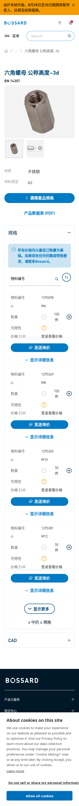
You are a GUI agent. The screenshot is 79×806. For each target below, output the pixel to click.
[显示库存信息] (44, 328)
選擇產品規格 (42, 197)
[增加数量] (69, 317)
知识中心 (10, 711)
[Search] (69, 36)
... (16, 50)
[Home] (6, 51)
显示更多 (41, 608)
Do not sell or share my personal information (37, 782)
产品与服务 (12, 699)
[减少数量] (44, 317)
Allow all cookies (39, 796)
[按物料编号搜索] (57, 279)
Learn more (15, 771)
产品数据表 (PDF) (39, 213)
